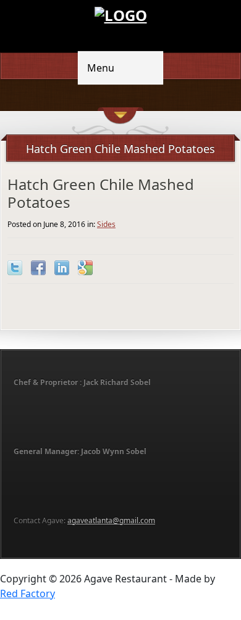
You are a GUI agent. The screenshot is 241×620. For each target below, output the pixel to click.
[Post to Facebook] (38, 267)
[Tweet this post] (14, 267)
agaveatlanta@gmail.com (111, 520)
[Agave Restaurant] (121, 14)
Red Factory (27, 593)
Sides (106, 224)
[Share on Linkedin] (61, 267)
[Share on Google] (85, 267)
